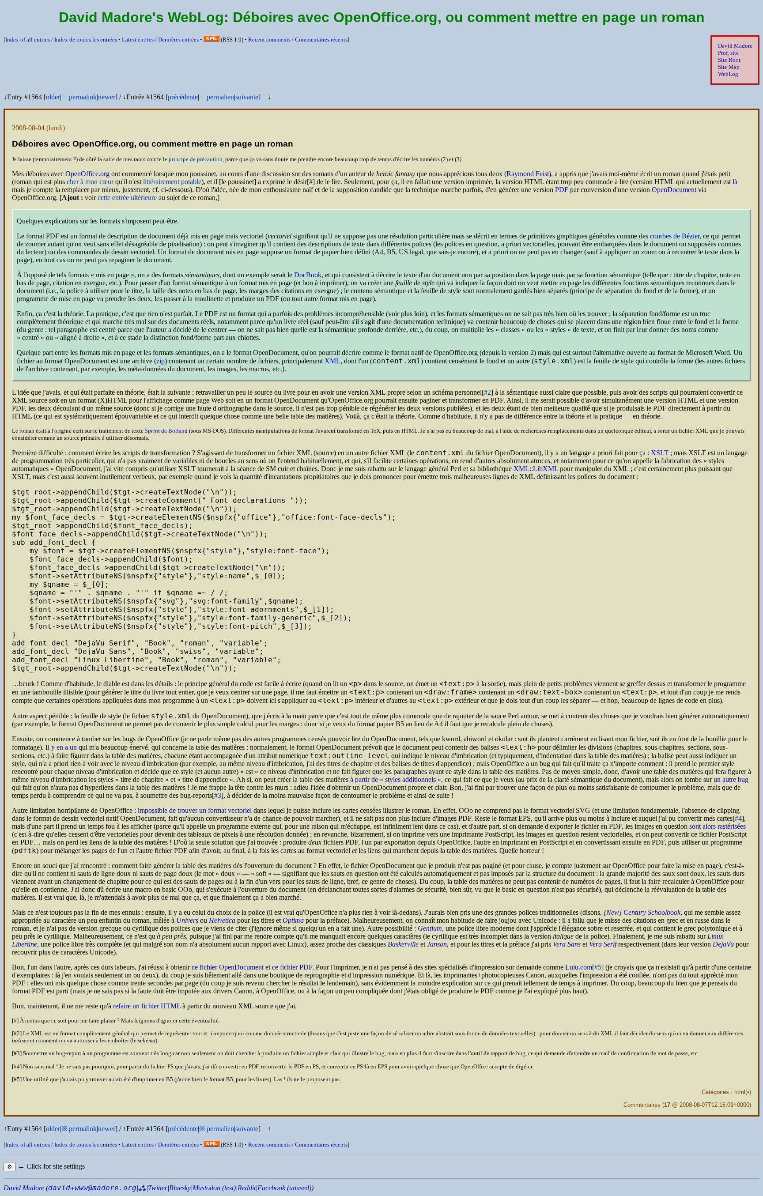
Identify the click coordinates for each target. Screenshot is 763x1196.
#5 (597, 967)
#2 (487, 392)
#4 (738, 818)
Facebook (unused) (284, 1188)
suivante (246, 97)
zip (160, 361)
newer (106, 97)
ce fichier (292, 967)
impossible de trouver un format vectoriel (195, 810)
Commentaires (642, 1105)
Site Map (729, 67)
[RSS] (211, 39)
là (735, 181)
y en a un (64, 747)
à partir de (393, 779)
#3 (217, 795)
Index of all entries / (61, 39)
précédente (183, 97)
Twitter (157, 1188)
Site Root (729, 60)
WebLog (728, 74)
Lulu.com (578, 967)
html (739, 1092)
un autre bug (731, 779)
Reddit (247, 1188)
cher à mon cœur (90, 181)
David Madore (735, 45)
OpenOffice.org (87, 173)
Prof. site (728, 52)
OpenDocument (674, 189)
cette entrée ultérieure (127, 197)
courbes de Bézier (674, 236)
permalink (83, 97)
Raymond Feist (527, 173)
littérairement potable (172, 181)
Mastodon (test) (214, 1188)
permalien (220, 97)
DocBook (307, 275)
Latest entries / (160, 39)
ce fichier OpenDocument (228, 967)
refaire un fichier (147, 1006)
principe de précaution (196, 159)
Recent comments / (298, 39)
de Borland (166, 430)
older (53, 97)
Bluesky (180, 1188)
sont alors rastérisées (717, 826)
